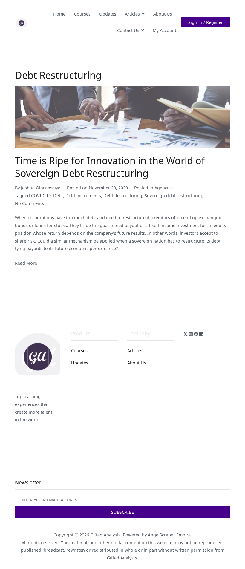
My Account (164, 30)
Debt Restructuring (122, 195)
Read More (26, 263)
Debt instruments (83, 195)
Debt (58, 195)
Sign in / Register (205, 22)
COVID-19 (41, 195)
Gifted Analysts (105, 535)
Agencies (163, 188)
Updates (107, 14)
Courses (82, 14)
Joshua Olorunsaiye (40, 188)
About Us (162, 14)
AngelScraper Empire (170, 535)
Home (59, 14)
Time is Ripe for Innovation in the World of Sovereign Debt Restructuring (110, 167)
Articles (132, 14)
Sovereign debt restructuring (174, 195)
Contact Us (128, 30)
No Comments (29, 203)
